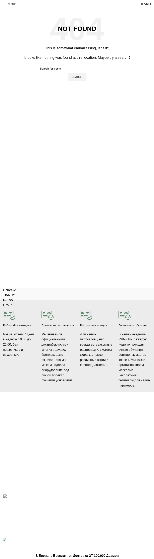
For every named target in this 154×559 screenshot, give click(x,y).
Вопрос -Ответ (128, 436)
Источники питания (54, 426)
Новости (124, 423)
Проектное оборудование (51, 466)
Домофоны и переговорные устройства (12, 437)
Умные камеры (13, 478)
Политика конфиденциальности (94, 445)
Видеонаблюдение (15, 416)
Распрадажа (88, 436)
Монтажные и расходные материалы (57, 445)
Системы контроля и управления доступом (17, 424)
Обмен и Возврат (91, 429)
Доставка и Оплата (92, 423)
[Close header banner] (5, 548)
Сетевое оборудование (57, 419)
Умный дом (10, 471)
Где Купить (87, 416)
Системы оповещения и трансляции (57, 434)
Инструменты (12, 464)
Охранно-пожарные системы (16, 449)
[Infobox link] (19, 330)
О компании (126, 416)
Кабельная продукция (56, 412)
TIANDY (9, 295)
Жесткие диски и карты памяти (57, 455)
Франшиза (125, 429)
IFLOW (8, 300)
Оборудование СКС (16, 458)
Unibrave (9, 290)
